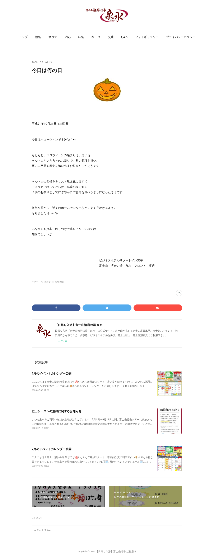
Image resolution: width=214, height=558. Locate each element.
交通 (111, 37)
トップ (23, 37)
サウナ (52, 37)
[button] (23, 37)
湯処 (38, 37)
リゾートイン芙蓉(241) (43, 281)
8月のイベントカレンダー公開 (51, 373)
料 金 (96, 37)
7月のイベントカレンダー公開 (51, 449)
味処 (81, 37)
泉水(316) (59, 281)
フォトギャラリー (147, 37)
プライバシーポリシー (180, 37)
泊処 (68, 37)
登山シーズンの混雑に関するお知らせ (57, 411)
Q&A (124, 37)
